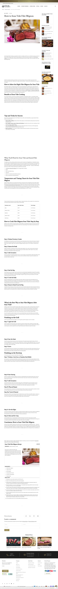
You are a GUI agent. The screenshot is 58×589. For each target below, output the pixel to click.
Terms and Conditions (20, 577)
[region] (29, 588)
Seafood (45, 6)
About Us (17, 564)
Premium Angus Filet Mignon (11, 168)
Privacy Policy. (52, 587)
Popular (37, 6)
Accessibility (18, 567)
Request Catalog (31, 562)
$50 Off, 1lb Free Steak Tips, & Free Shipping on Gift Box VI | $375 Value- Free (29, 1)
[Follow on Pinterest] (9, 583)
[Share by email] (38, 516)
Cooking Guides (32, 6)
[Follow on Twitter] (4, 583)
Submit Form (49, 555)
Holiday (41, 6)
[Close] (57, 588)
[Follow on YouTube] (11, 583)
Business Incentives (31, 567)
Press (17, 562)
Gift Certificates (31, 564)
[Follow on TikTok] (13, 583)
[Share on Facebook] (26, 516)
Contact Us (49, 554)
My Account (40, 562)
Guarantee (18, 579)
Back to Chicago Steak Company (8, 3)
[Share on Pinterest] (34, 516)
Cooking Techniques (25, 6)
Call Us (11, 554)
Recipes (19, 6)
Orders (39, 564)
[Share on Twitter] (30, 516)
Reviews (17, 580)
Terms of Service (31, 521)
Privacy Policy (25, 521)
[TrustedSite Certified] (4, 574)
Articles (10, 13)
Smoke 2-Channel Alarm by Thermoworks (13, 184)
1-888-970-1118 (11, 555)
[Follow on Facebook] (2, 583)
